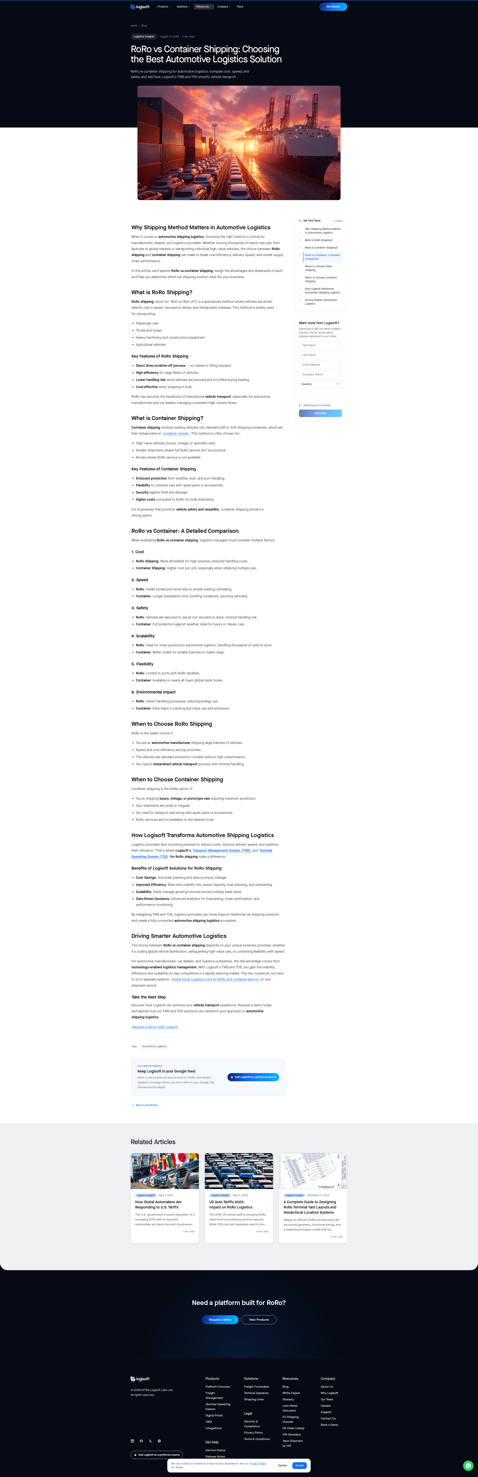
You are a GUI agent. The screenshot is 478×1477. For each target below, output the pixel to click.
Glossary (288, 1399)
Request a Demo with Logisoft (155, 1027)
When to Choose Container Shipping (321, 279)
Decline (282, 1465)
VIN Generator (292, 1434)
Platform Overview (218, 1387)
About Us (327, 1387)
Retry (302, 400)
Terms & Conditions (257, 1439)
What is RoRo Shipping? (319, 240)
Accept (299, 1465)
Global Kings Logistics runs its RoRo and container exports (215, 979)
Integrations (213, 1428)
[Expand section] (300, 239)
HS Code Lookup (293, 1428)
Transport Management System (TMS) (222, 850)
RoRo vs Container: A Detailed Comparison (322, 257)
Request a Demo (220, 1320)
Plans (240, 6)
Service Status (215, 1450)
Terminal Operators (256, 1393)
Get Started (333, 6)
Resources (202, 6)
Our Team (327, 1399)
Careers (326, 1406)
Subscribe (320, 412)
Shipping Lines (254, 1399)
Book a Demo (329, 1425)
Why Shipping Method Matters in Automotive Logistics (323, 231)
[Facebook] (141, 1441)
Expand (339, 220)
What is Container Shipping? (321, 247)
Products (162, 6)
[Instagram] (159, 1441)
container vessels (176, 433)
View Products (259, 1320)
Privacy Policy (253, 1433)
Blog (144, 25)
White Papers (291, 1393)
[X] (150, 1441)
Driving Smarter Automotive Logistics (321, 302)
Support (326, 1412)
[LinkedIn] (132, 1441)
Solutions (182, 6)
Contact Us (328, 1418)
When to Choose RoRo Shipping (318, 268)
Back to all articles (146, 1105)
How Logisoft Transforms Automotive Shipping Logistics (322, 290)
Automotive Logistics (154, 1046)
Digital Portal (214, 1415)
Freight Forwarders (256, 1387)
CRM (209, 1422)
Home (134, 25)
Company (222, 6)
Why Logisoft (329, 1393)
